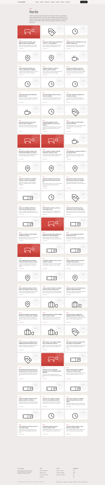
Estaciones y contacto (60, 474)
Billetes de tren (43, 472)
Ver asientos (84, 2)
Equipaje (53, 2)
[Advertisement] (52, 450)
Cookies (79, 481)
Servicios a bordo (59, 470)
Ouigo (74, 472)
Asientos (37, 2)
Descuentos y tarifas (44, 474)
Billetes (41, 2)
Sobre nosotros (59, 481)
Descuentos (47, 2)
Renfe (74, 470)
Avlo (74, 476)
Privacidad (75, 481)
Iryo (73, 474)
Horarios (62, 2)
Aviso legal (70, 481)
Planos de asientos (43, 470)
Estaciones (68, 2)
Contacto (65, 481)
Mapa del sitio (85, 481)
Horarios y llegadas (60, 472)
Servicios (58, 2)
